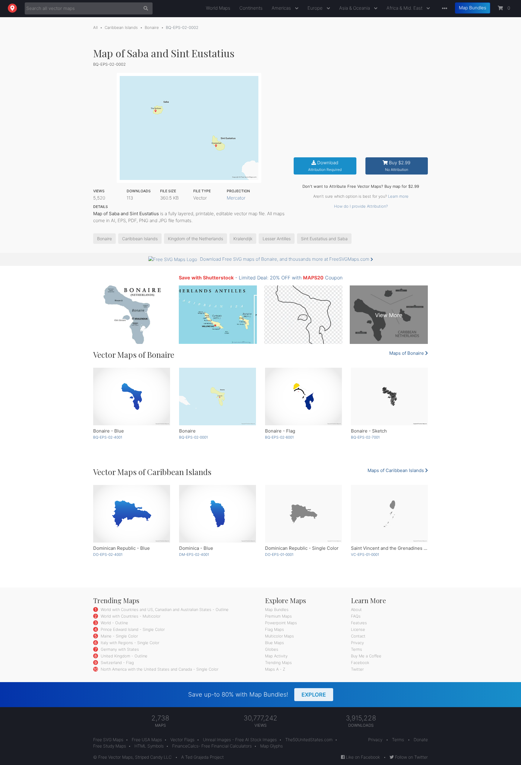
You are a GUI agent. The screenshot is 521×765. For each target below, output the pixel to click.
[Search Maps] (144, 8)
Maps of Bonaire (407, 353)
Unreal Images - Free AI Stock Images (240, 739)
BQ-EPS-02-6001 (279, 437)
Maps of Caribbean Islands (396, 470)
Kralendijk (242, 238)
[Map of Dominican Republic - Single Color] (303, 514)
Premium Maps (278, 616)
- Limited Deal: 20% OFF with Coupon (261, 278)
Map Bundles (472, 8)
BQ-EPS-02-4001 (107, 437)
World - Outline (113, 622)
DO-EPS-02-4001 (107, 554)
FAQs (356, 616)
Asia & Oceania (355, 8)
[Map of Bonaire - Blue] (131, 396)
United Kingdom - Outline (123, 655)
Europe (316, 8)
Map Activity (276, 655)
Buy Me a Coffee (366, 655)
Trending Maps (278, 662)
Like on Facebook (362, 757)
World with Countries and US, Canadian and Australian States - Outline (164, 609)
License (358, 629)
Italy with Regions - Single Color (129, 642)
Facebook (360, 662)
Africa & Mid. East (405, 8)
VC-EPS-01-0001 (365, 554)
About (356, 609)
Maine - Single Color (118, 636)
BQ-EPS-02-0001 (193, 437)
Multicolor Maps (279, 636)
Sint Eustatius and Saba (324, 238)
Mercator (236, 198)
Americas (282, 8)
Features (359, 622)
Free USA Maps (147, 739)
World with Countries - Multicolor (129, 616)
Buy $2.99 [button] (398, 166)
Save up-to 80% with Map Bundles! (257, 694)
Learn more (398, 196)
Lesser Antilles (277, 238)
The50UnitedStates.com (309, 739)
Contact (358, 636)
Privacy (357, 642)
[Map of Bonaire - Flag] (303, 396)
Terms (356, 649)
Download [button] (325, 166)
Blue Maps (274, 642)
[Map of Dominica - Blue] (217, 514)
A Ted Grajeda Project (202, 757)
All (95, 27)
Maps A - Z (275, 669)
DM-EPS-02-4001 (194, 554)
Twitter (357, 669)
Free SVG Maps (108, 739)
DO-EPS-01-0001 (279, 554)
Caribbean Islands (121, 27)
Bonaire (152, 27)
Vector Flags (182, 739)
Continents (251, 8)
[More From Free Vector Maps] (443, 8)
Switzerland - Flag (116, 662)
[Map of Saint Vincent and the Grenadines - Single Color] (389, 514)
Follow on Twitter (411, 757)
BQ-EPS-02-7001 (365, 437)
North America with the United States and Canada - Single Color (158, 669)
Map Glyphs (271, 745)
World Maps (218, 8)
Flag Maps (274, 629)
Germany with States (119, 649)
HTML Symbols (149, 745)
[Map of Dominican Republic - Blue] (131, 514)
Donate (421, 739)
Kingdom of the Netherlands (195, 238)
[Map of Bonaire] (217, 396)
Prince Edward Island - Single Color (132, 629)
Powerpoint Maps (281, 622)
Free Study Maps (109, 745)
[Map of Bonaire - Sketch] (389, 396)
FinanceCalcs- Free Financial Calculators (212, 745)
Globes (271, 649)
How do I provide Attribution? (361, 206)
